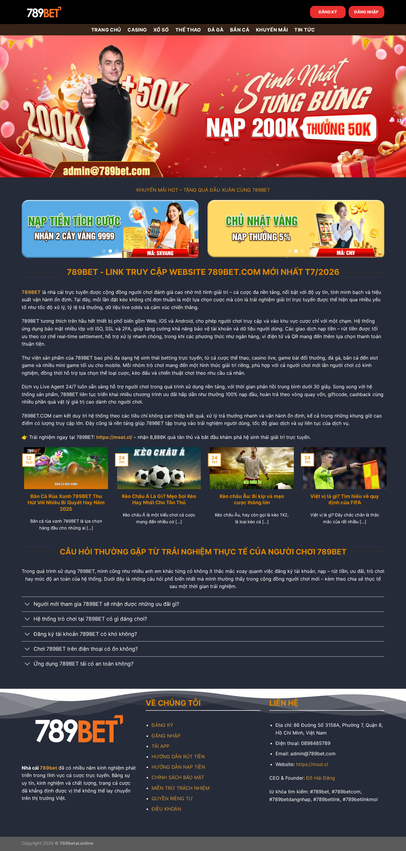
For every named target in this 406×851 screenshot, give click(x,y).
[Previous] (32, 229)
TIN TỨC (304, 30)
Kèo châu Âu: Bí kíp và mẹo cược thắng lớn (249, 499)
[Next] (187, 229)
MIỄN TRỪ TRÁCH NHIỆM (181, 788)
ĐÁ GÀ (216, 30)
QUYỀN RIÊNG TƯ (172, 798)
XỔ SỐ (161, 30)
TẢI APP (160, 746)
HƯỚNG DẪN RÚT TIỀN (178, 756)
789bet (48, 768)
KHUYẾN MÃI (272, 30)
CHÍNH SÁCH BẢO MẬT (178, 777)
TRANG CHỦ (106, 30)
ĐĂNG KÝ (328, 12)
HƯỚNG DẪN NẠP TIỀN (178, 767)
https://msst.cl (312, 764)
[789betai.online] (55, 12)
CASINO (137, 30)
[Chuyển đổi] (27, 604)
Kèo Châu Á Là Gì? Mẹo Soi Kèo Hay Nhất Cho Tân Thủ (156, 499)
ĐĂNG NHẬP (366, 12)
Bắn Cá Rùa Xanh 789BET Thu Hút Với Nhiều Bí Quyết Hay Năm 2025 (63, 502)
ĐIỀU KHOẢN (166, 809)
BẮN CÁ (239, 30)
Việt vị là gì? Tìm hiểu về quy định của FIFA (342, 499)
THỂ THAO (188, 30)
